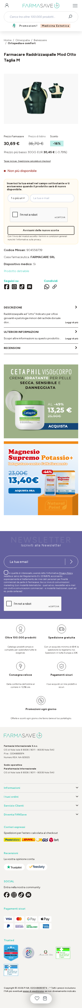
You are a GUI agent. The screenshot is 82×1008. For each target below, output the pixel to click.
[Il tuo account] (7, 5)
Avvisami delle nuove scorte (41, 230)
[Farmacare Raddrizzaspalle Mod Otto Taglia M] (41, 95)
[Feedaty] (36, 867)
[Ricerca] (71, 16)
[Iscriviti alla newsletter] (71, 562)
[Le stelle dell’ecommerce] (11, 953)
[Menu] (75, 5)
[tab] (41, 315)
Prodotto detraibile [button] (16, 271)
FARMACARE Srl (43, 257)
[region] (41, 99)
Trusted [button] (9, 940)
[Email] (29, 287)
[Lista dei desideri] (37, 999)
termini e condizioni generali (53, 236)
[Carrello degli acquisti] (45, 999)
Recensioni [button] (11, 853)
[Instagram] (14, 287)
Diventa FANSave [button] (15, 814)
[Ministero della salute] (46, 952)
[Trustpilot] (14, 867)
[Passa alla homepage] (41, 5)
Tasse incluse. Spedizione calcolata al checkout (27, 161)
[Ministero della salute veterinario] (11, 970)
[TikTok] (22, 287)
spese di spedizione (33, 991)
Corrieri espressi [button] (14, 827)
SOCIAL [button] (9, 881)
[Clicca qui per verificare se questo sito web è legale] (63, 953)
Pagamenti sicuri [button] (14, 908)
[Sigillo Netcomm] (28, 952)
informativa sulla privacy (29, 239)
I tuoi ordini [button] (11, 796)
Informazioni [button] (12, 788)
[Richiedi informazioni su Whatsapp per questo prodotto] (47, 287)
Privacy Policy (66, 573)
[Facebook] (7, 287)
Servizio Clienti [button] (14, 805)
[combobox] (37, 16)
